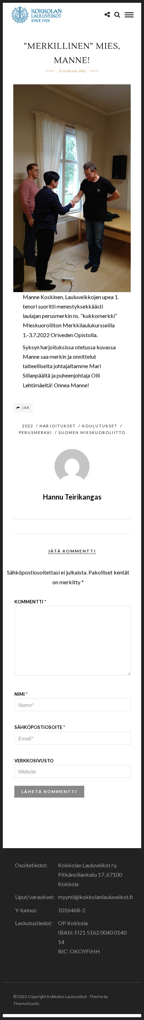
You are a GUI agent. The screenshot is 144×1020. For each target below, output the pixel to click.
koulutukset (99, 426)
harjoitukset (57, 426)
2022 (27, 426)
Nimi (21, 694)
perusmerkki (35, 432)
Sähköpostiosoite (39, 727)
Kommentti (30, 601)
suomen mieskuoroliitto (91, 432)
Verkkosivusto (33, 760)
